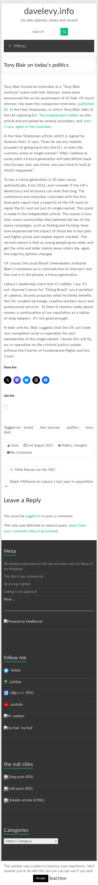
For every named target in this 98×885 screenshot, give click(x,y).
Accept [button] (40, 878)
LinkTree (14, 682)
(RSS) (29, 693)
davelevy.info (49, 11)
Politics (67, 445)
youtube (16, 704)
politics (73, 427)
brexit (29, 427)
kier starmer (50, 427)
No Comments (21, 452)
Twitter (15, 670)
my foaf (25, 728)
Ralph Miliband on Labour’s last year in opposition (48, 484)
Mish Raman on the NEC (33, 470)
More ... (9, 599)
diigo (13, 693)
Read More (57, 878)
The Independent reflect (59, 115)
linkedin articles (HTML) (26, 800)
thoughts (80, 445)
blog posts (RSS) (21, 777)
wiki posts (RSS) (21, 788)
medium (17, 716)
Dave (14, 445)
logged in (32, 516)
